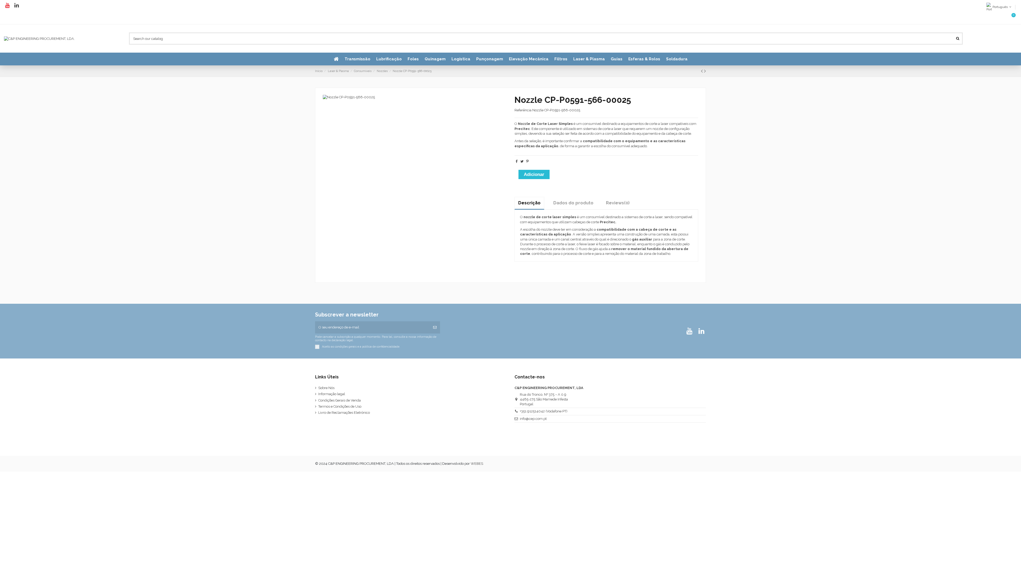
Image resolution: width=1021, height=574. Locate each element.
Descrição (529, 202)
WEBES (477, 464)
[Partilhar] (516, 161)
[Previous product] (702, 71)
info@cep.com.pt (533, 419)
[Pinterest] (527, 161)
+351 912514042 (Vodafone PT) (543, 411)
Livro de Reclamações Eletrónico (344, 413)
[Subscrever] (435, 327)
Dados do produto (573, 202)
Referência (523, 110)
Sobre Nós (326, 388)
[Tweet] (522, 161)
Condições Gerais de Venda (339, 400)
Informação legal (331, 394)
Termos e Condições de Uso (339, 406)
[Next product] (705, 71)
